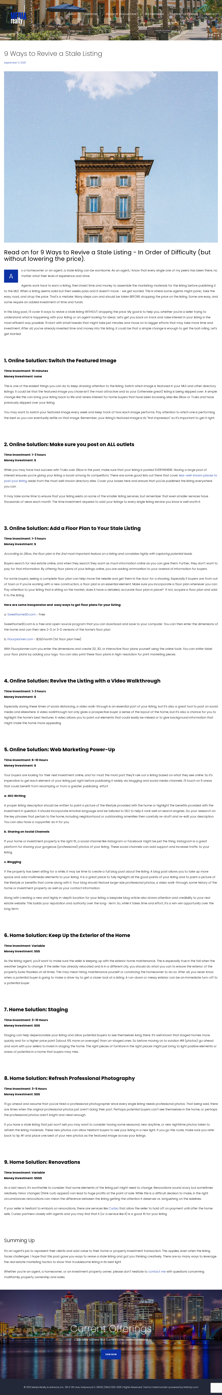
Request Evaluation (121, 14)
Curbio (113, 1208)
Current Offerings (184, 14)
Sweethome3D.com (21, 614)
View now (111, 1354)
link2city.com (190, 1387)
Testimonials (154, 14)
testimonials (160, 1387)
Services (91, 14)
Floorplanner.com (20, 639)
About (72, 14)
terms (147, 1387)
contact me (157, 1271)
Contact (211, 14)
